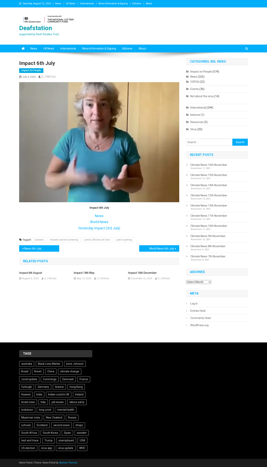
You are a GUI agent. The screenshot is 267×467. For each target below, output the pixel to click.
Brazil (24, 371)
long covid (45, 409)
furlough (26, 386)
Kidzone (136, 3)
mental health (65, 409)
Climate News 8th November (208, 246)
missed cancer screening (64, 239)
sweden (82, 432)
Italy (43, 402)
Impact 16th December (142, 272)
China (50, 371)
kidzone (195, 114)
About (149, 3)
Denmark (68, 379)
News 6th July (32, 248)
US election (28, 448)
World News (99, 222)
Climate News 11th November (208, 215)
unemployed (66, 440)
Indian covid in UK (58, 394)
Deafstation (35, 28)
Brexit (37, 371)
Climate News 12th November (208, 195)
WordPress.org (199, 325)
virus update (65, 448)
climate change (69, 371)
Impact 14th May (84, 272)
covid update (29, 379)
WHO (82, 448)
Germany (43, 386)
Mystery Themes (68, 462)
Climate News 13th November (208, 205)
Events (194, 89)
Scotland (42, 425)
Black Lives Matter (49, 363)
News (58, 3)
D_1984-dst (48, 76)
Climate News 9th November (208, 236)
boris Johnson (75, 363)
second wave (61, 425)
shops (79, 425)
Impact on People (31, 70)
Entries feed (197, 310)
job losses (58, 402)
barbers (39, 239)
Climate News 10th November (208, 225)
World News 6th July (161, 248)
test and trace (30, 440)
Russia (72, 417)
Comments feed (200, 318)
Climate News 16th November (208, 164)
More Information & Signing (113, 3)
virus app (46, 448)
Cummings (49, 379)
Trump (48, 440)
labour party (77, 402)
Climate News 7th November (208, 256)
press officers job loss (97, 239)
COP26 (194, 81)
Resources (196, 122)
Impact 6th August (30, 272)
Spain (67, 432)
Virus (193, 129)
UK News (70, 3)
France (84, 379)
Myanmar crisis (30, 417)
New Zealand (54, 417)
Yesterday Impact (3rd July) (99, 228)
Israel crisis (28, 402)
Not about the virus (202, 96)
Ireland (79, 394)
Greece (59, 386)
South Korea (50, 432)
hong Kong (76, 386)
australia (26, 363)
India (39, 394)
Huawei (25, 394)
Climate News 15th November (208, 175)
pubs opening (124, 239)
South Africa (29, 432)
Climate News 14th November (208, 185)
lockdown (27, 409)
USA (82, 440)
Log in (194, 303)
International (87, 3)
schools (26, 425)
